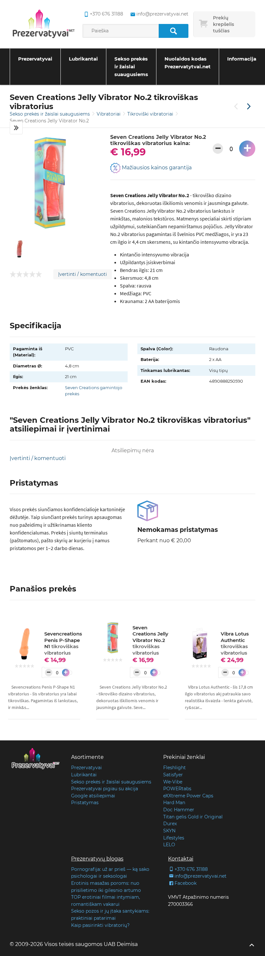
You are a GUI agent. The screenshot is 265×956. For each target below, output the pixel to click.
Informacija (241, 59)
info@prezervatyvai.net (162, 14)
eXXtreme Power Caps (188, 796)
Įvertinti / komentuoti (82, 274)
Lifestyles (173, 838)
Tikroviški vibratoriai (151, 114)
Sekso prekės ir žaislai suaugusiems (131, 66)
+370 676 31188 (106, 14)
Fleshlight (174, 767)
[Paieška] (173, 31)
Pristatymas (85, 802)
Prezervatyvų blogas (97, 859)
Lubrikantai (83, 59)
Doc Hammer (178, 810)
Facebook (185, 883)
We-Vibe (172, 782)
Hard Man (174, 802)
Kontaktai (180, 859)
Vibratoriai (109, 114)
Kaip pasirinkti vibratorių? (100, 925)
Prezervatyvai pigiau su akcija (104, 789)
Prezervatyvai (35, 59)
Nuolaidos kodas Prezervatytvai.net (187, 63)
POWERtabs (177, 789)
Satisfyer (173, 775)
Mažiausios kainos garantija (156, 167)
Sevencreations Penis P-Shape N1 (63, 643)
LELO (169, 845)
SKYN (169, 831)
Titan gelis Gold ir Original (193, 817)
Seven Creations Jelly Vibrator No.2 (150, 640)
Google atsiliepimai (93, 796)
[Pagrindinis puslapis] (44, 24)
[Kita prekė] (248, 106)
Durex (170, 824)
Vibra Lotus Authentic (235, 643)
